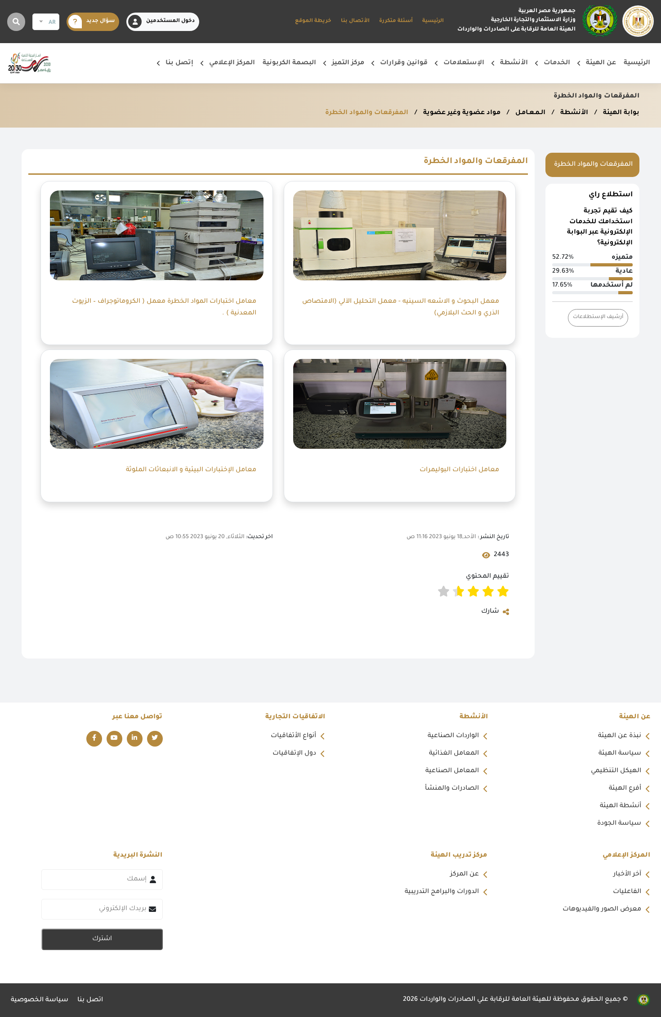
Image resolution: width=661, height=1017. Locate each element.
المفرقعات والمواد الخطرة (366, 113)
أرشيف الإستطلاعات (598, 317)
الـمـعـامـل (529, 113)
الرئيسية (433, 21)
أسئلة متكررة (396, 21)
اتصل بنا (90, 1000)
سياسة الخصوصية (39, 1000)
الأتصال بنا (355, 21)
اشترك (102, 939)
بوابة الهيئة (620, 113)
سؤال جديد (100, 21)
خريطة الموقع (313, 21)
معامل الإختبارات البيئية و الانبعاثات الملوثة (190, 470)
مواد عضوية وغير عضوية (460, 113)
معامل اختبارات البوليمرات (458, 470)
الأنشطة (573, 113)
